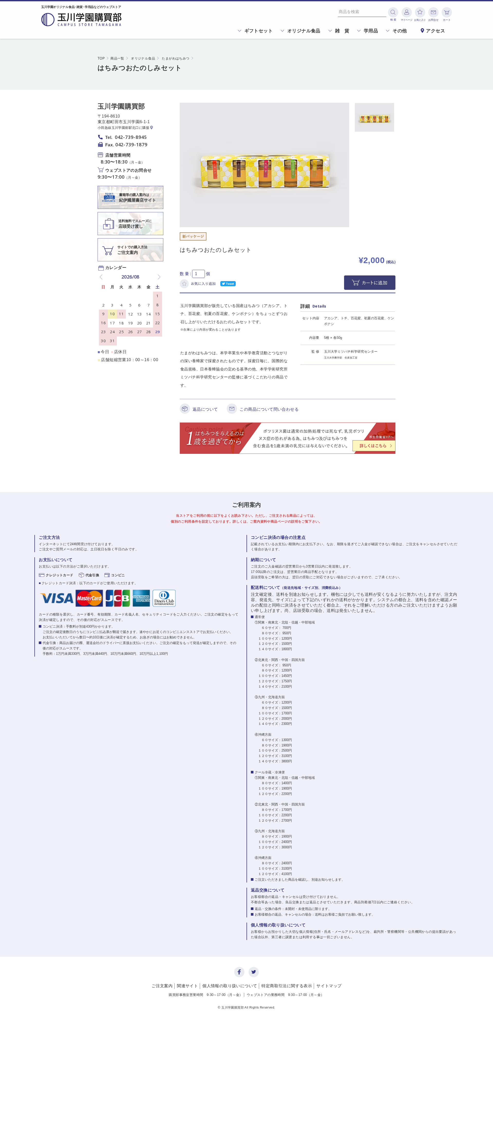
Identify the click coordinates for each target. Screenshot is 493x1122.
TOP (101, 58)
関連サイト (187, 986)
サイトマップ (329, 986)
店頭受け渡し (135, 223)
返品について (205, 409)
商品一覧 (117, 58)
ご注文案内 (132, 250)
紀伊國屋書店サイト (137, 197)
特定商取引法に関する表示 (286, 986)
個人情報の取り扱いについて (229, 986)
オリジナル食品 (143, 58)
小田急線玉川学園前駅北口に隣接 (123, 128)
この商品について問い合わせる (269, 409)
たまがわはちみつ (175, 58)
